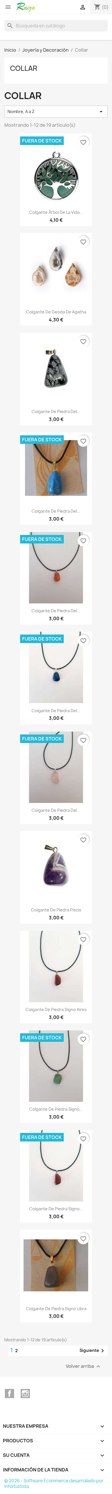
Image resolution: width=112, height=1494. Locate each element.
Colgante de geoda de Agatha (56, 312)
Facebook (9, 1393)
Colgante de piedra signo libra (56, 1308)
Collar (23, 68)
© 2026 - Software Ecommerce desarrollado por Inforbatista (53, 1483)
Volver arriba (84, 1366)
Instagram (25, 1393)
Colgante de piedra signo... (56, 1109)
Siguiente (93, 1350)
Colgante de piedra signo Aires (56, 1009)
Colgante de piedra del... (56, 411)
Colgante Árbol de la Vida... (56, 212)
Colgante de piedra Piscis (56, 910)
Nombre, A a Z (56, 111)
